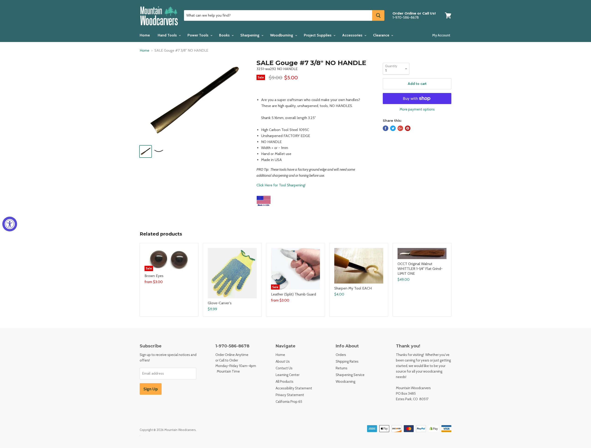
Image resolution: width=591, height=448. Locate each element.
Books (225, 35)
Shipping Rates (347, 361)
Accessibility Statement (294, 388)
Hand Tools (168, 35)
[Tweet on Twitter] (393, 128)
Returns (341, 368)
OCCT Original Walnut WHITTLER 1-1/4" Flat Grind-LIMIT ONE (420, 269)
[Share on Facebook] (385, 128)
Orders (341, 355)
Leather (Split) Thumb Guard (293, 294)
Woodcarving (345, 381)
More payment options (417, 109)
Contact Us (284, 368)
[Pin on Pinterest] (407, 128)
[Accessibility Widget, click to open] (9, 224)
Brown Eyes (154, 276)
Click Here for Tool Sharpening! (280, 185)
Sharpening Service (350, 375)
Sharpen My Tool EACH (353, 288)
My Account (441, 35)
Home (145, 35)
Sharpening (250, 35)
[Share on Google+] (400, 128)
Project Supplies (318, 35)
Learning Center (287, 375)
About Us (283, 361)
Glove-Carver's (220, 303)
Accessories (352, 35)
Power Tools (198, 35)
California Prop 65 (289, 402)
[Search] (378, 15)
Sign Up (150, 388)
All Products (284, 381)
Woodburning (282, 35)
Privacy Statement (290, 395)
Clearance (381, 35)
